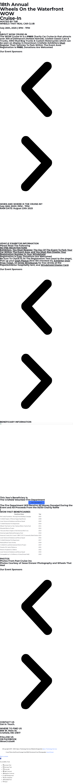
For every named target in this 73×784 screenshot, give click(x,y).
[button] (36, 90)
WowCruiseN (7, 741)
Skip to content (4, 756)
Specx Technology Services (50, 749)
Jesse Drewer (50, 752)
